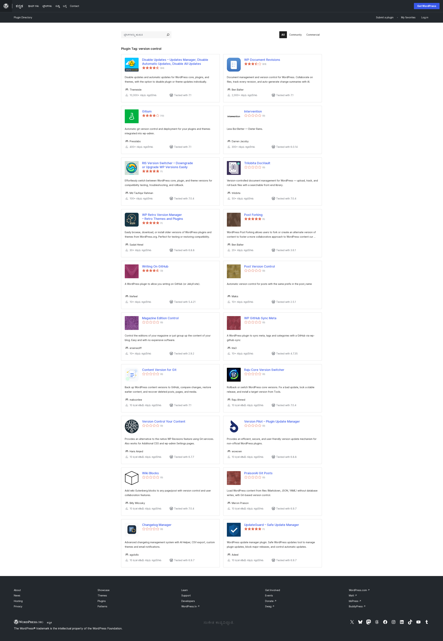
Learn (184, 590)
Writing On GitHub (155, 266)
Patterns (102, 606)
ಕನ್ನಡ (49, 622)
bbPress (355, 601)
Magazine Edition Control (160, 318)
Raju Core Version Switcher (264, 370)
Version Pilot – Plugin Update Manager (272, 421)
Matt (353, 595)
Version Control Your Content (163, 421)
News (17, 595)
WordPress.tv (190, 606)
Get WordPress (426, 5)
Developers (188, 601)
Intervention (253, 111)
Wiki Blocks (150, 473)
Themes (102, 595)
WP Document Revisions (262, 60)
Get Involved (272, 590)
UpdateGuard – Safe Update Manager (271, 525)
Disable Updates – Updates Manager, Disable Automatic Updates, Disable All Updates (175, 61)
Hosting (18, 601)
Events (269, 595)
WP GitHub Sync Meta (260, 318)
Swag (269, 606)
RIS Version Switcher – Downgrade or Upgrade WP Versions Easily (167, 165)
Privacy (18, 606)
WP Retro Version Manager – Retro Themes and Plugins (162, 217)
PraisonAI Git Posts (258, 473)
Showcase (104, 590)
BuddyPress (357, 606)
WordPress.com (359, 590)
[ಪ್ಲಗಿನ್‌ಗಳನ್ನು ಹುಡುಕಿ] (168, 34)
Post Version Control (259, 266)
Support (186, 595)
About (17, 590)
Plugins (102, 601)
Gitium (147, 111)
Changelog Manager (156, 525)
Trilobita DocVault (257, 163)
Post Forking (253, 215)
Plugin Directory (23, 17)
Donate (271, 601)
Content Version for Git (159, 370)
